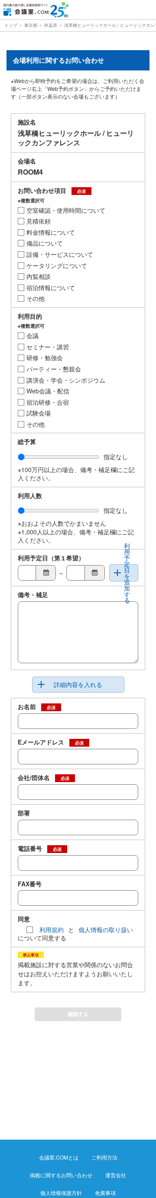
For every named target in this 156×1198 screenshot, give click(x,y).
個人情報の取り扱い (105, 929)
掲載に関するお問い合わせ (61, 1175)
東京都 (31, 25)
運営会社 (115, 1175)
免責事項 (105, 1192)
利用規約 (51, 929)
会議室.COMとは (58, 1157)
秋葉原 (50, 25)
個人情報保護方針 (61, 1192)
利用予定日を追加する (127, 572)
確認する (78, 1014)
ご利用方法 (104, 1157)
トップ (11, 25)
